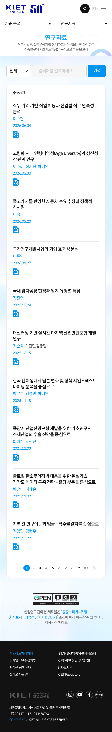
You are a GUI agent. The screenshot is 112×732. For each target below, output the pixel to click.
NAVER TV (70, 694)
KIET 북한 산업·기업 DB (74, 660)
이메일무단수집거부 (22, 660)
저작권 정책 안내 (20, 667)
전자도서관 (65, 667)
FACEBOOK (89, 694)
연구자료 (68, 23)
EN (94, 8)
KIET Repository (69, 674)
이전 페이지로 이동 (18, 568)
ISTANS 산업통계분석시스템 (77, 653)
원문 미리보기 (16, 134)
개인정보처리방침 (21, 653)
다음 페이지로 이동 (93, 568)
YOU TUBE (79, 694)
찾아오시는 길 (18, 674)
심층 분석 (12, 23)
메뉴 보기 (103, 8)
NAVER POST (99, 694)
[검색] (59, 66)
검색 (85, 8)
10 (86, 568)
